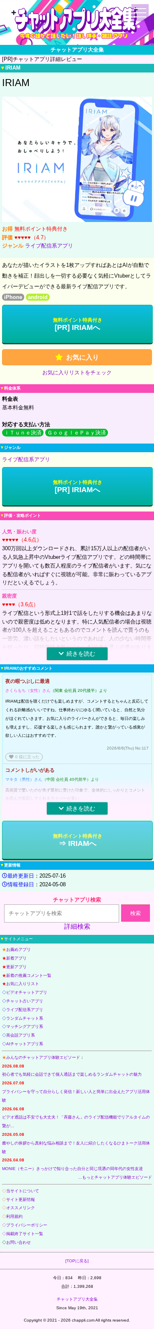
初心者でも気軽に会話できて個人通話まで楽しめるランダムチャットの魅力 (72, 1074)
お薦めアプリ (18, 949)
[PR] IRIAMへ (77, 324)
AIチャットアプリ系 (24, 1044)
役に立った (24, 756)
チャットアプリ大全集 (77, 1299)
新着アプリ (16, 958)
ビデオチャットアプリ (26, 992)
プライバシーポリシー (26, 1225)
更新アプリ (16, 967)
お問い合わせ (18, 1242)
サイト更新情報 (20, 1199)
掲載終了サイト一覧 (24, 1233)
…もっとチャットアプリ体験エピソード (115, 1177)
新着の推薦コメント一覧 (28, 975)
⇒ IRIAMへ (77, 840)
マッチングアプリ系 (24, 1026)
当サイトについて (22, 1191)
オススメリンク (20, 1207)
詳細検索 (77, 926)
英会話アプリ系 (20, 1035)
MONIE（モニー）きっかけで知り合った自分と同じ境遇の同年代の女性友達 (72, 1168)
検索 (135, 913)
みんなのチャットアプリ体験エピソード (43, 1057)
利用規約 (14, 1216)
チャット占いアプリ (24, 1001)
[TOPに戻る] (77, 1261)
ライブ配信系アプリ (49, 246)
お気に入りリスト (22, 983)
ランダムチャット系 (24, 1018)
